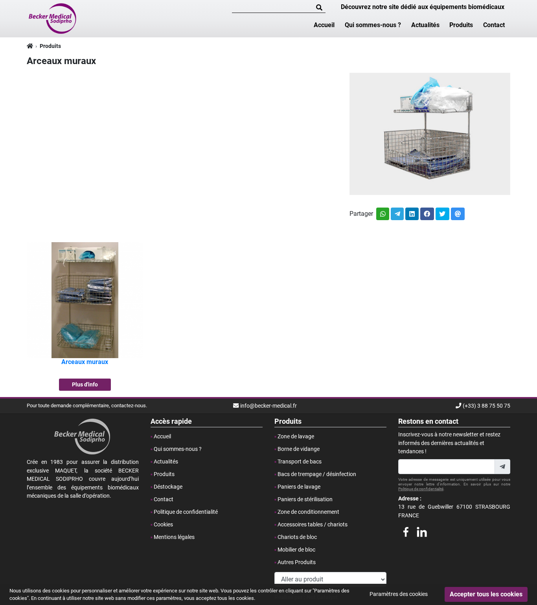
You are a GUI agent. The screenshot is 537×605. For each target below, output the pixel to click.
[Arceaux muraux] (85, 299)
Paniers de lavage (299, 487)
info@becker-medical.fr (268, 406)
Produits (461, 25)
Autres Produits (297, 562)
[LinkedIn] (421, 530)
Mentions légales (174, 537)
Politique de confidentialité (186, 512)
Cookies (163, 524)
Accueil (324, 25)
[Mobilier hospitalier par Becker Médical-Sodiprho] (53, 18)
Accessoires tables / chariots (313, 524)
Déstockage (168, 487)
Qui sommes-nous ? (373, 25)
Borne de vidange (299, 449)
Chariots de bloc (297, 537)
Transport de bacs (300, 461)
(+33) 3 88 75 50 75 (486, 406)
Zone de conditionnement (308, 512)
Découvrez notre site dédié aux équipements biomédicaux (422, 7)
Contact (494, 25)
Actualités (425, 25)
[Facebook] (405, 530)
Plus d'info (85, 384)
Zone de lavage (296, 436)
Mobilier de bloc (296, 549)
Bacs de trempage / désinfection (317, 474)
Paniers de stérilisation (305, 499)
